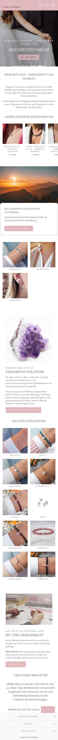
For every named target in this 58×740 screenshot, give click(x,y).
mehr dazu (16, 664)
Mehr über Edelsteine (23, 410)
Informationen (28, 716)
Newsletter (28, 731)
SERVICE (28, 724)
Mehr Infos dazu (18, 228)
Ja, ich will (29, 57)
